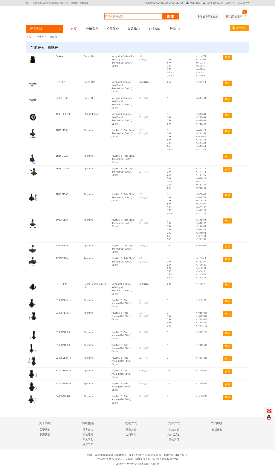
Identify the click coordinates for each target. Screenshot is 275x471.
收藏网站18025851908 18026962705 (164, 2)
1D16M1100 (62, 156)
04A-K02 (60, 82)
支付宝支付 (174, 434)
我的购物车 (235, 16)
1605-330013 (63, 114)
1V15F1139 (62, 245)
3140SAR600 (63, 345)
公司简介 (113, 28)
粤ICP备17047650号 (176, 455)
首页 (74, 28)
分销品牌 (92, 28)
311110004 (61, 284)
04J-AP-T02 (62, 98)
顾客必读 (88, 429)
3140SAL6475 (63, 313)
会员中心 (241, 27)
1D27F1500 (62, 194)
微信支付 (174, 439)
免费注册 (84, 2)
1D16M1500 (62, 168)
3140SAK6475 (63, 300)
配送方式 (131, 429)
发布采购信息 (210, 16)
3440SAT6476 (63, 396)
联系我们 (134, 28)
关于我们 (45, 429)
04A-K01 (60, 56)
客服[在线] (195, 2)
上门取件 (131, 434)
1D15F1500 (62, 130)
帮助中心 (176, 28)
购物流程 (88, 434)
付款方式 (174, 429)
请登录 (74, 2)
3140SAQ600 (63, 332)
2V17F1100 (62, 258)
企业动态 (155, 28)
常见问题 (88, 439)
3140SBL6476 (63, 383)
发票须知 (88, 444)
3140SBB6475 (63, 358)
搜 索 (170, 16)
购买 (227, 57)
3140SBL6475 (63, 370)
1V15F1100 (62, 220)
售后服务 (217, 429)
